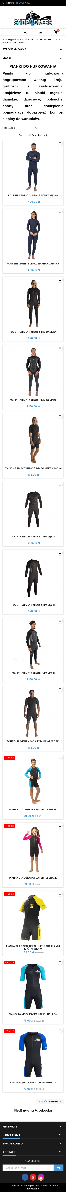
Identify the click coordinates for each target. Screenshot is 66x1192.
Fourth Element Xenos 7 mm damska (33, 400)
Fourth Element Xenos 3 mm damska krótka (33, 468)
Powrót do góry (50, 1101)
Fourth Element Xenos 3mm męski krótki (33, 741)
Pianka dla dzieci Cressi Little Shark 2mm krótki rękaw (33, 947)
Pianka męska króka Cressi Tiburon (33, 1082)
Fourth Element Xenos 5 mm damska (33, 332)
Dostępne (21, 128)
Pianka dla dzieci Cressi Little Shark (33, 809)
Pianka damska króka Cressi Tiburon (33, 1014)
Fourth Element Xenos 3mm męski (33, 536)
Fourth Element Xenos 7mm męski (33, 673)
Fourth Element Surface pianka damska (33, 263)
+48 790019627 (22, 2)
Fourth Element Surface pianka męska (33, 195)
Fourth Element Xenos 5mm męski (33, 605)
